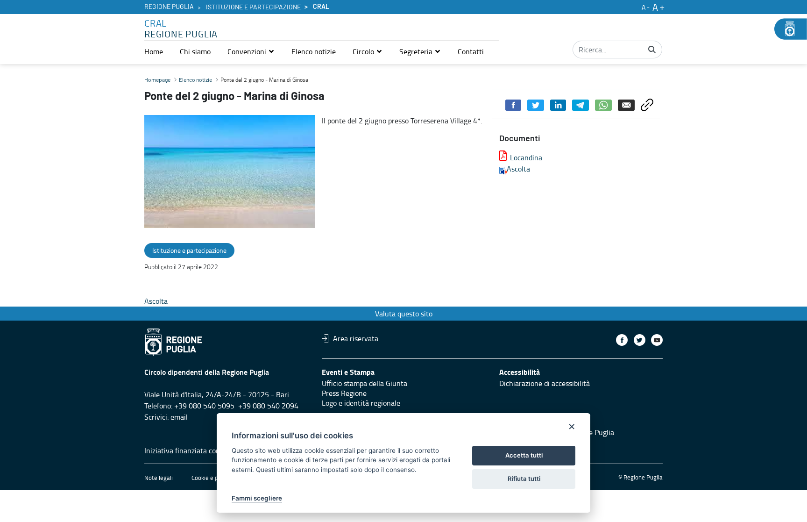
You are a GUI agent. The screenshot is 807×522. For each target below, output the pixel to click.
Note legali (158, 477)
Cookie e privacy (212, 477)
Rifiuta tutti (524, 478)
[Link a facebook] (622, 340)
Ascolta (518, 169)
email (179, 417)
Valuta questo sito (403, 313)
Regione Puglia (169, 7)
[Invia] (651, 49)
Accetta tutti (524, 455)
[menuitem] (153, 51)
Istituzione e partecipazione (253, 7)
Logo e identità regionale (361, 403)
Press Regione (344, 393)
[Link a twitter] (639, 340)
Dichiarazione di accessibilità (544, 383)
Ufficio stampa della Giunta (364, 383)
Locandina (526, 157)
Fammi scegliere (257, 498)
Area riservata (355, 338)
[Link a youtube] (657, 340)
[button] (251, 51)
